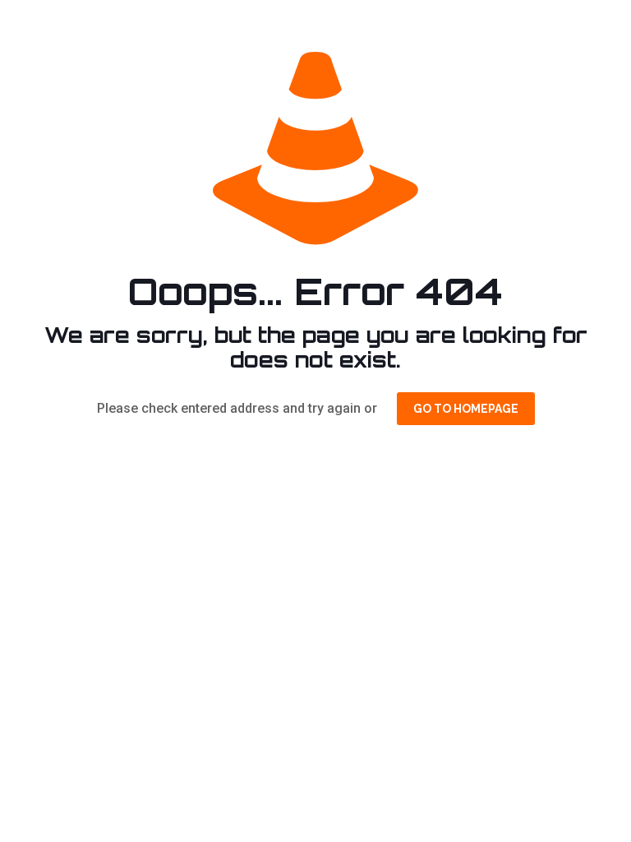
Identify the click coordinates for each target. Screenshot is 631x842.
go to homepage (465, 408)
